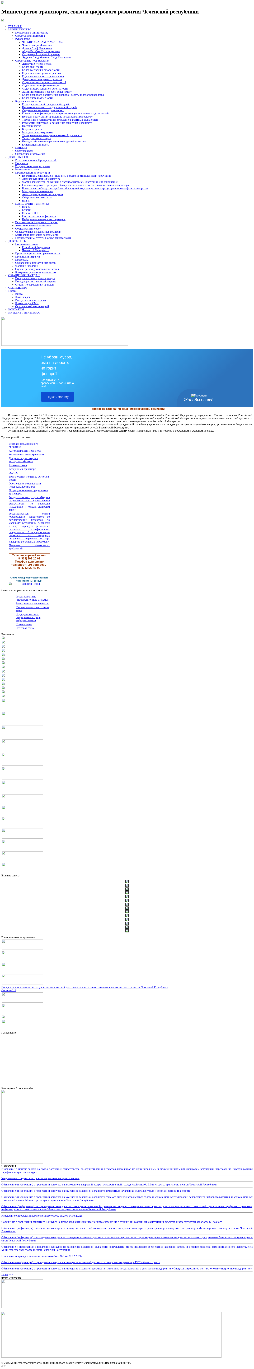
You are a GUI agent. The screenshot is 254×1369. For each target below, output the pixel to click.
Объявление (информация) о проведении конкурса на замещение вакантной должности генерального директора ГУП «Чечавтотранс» (80, 1262)
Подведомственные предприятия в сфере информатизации (28, 617)
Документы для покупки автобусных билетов (23, 460)
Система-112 (8, 990)
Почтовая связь (25, 628)
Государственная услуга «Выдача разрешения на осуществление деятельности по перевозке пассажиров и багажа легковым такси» (29, 503)
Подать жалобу (57, 397)
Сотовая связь (24, 624)
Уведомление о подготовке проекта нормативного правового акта (40, 1178)
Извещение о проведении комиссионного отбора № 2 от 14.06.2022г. (42, 1215)
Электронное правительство (32, 603)
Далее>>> (7, 1274)
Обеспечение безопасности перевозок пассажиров (25, 485)
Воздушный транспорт (22, 469)
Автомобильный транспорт (25, 450)
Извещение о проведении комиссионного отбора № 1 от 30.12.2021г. (42, 1256)
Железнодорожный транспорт (26, 454)
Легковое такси (18, 465)
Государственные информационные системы (32, 598)
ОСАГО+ (14, 472)
